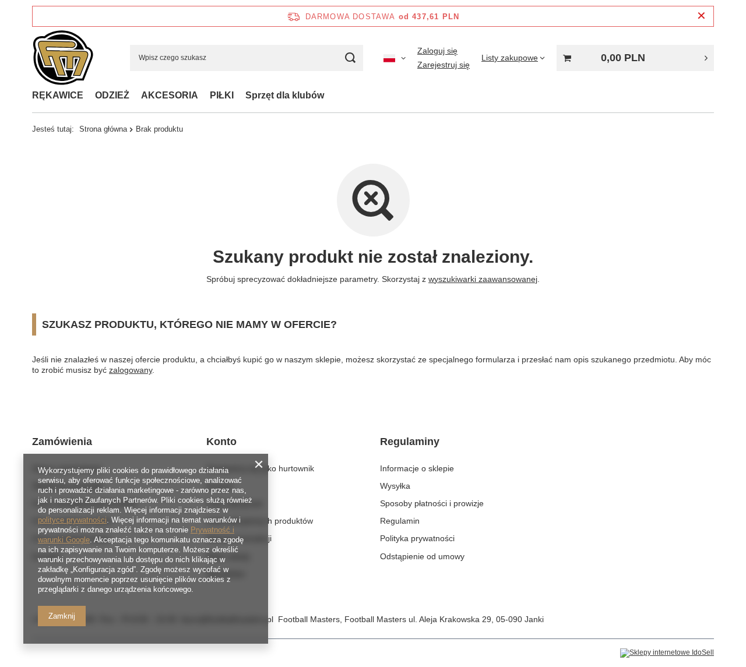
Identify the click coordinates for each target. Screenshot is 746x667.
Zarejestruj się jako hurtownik (260, 468)
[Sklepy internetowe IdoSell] (667, 653)
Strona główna (103, 129)
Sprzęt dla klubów (284, 95)
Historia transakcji (239, 538)
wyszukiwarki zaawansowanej (482, 279)
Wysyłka (395, 485)
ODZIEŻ (112, 95)
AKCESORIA (169, 95)
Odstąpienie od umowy (422, 556)
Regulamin (400, 520)
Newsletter (225, 573)
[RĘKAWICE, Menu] (89, 95)
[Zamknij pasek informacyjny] (701, 16)
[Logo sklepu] (63, 58)
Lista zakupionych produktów (259, 520)
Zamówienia (62, 441)
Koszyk (219, 485)
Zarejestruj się (443, 64)
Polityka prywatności (417, 538)
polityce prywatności (72, 520)
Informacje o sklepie (417, 468)
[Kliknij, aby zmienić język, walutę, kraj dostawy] (394, 57)
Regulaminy (409, 441)
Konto (221, 441)
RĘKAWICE (57, 95)
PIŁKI (222, 95)
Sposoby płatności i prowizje (432, 503)
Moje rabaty (228, 556)
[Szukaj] (350, 58)
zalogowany (130, 370)
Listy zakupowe (234, 503)
